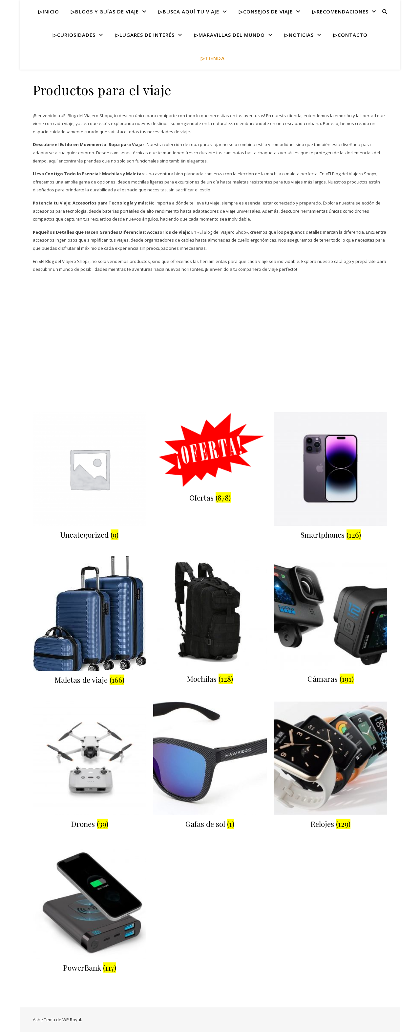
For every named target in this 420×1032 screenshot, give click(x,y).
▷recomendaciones (340, 11)
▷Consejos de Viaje (266, 11)
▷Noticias (299, 35)
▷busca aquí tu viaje (188, 11)
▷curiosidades (74, 35)
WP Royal (71, 1019)
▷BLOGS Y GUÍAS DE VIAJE (105, 11)
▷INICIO (48, 11)
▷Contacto (350, 35)
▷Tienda (213, 58)
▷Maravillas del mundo (229, 35)
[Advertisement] (210, 363)
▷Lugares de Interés (145, 35)
